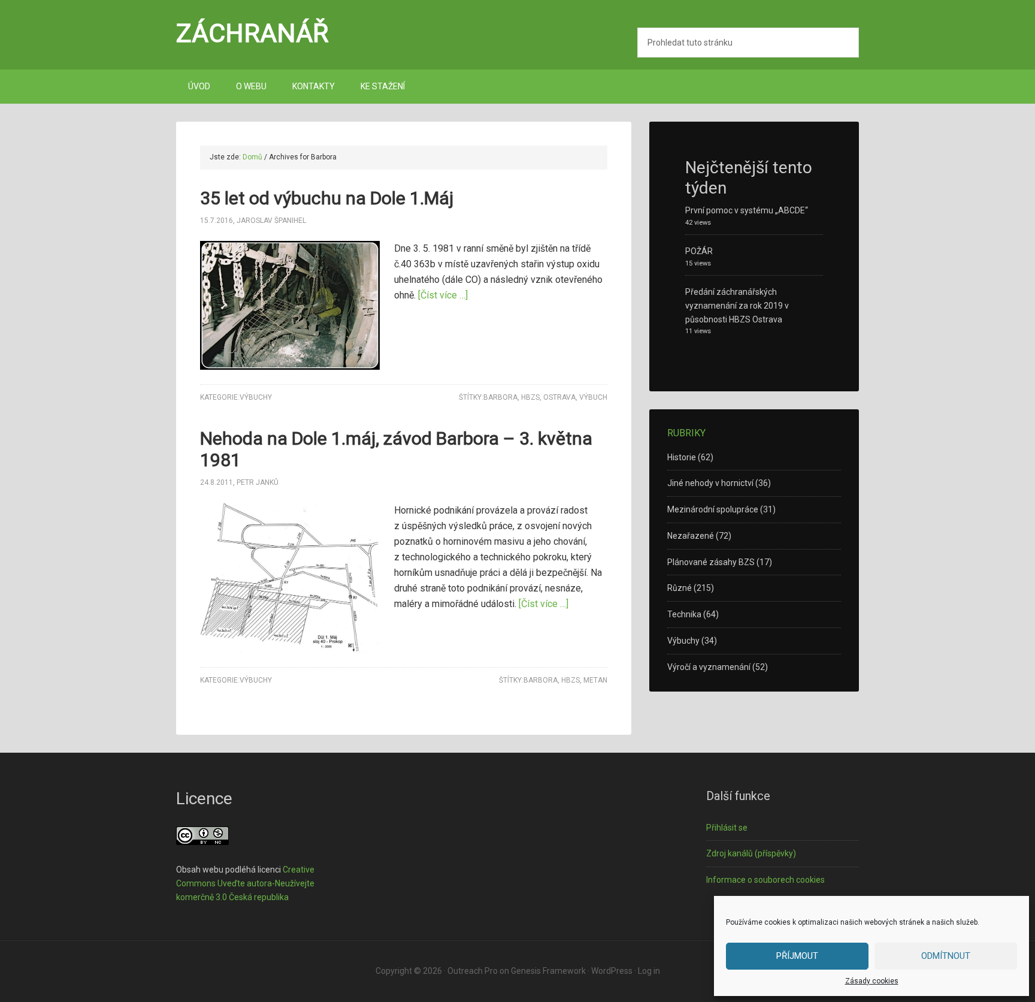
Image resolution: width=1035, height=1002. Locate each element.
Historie (681, 457)
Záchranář (252, 33)
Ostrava (559, 397)
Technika (684, 614)
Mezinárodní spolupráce (712, 509)
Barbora (500, 397)
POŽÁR (699, 251)
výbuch (593, 397)
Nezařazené (690, 536)
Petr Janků (258, 482)
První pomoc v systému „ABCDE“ (746, 210)
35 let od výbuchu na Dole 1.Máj (326, 198)
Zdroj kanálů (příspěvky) (751, 853)
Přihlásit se (727, 827)
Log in (649, 971)
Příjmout (797, 955)
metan (595, 680)
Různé (679, 588)
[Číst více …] (443, 295)
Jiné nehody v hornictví (710, 483)
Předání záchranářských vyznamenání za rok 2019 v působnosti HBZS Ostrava (737, 305)
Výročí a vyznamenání (708, 667)
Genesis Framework (548, 971)
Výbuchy (256, 397)
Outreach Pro (472, 971)
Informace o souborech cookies (765, 880)
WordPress (611, 971)
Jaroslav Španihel (271, 220)
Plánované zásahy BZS (711, 562)
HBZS (530, 397)
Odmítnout (945, 955)
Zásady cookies (871, 981)
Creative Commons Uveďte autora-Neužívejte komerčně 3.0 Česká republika (245, 883)
